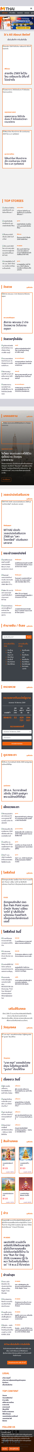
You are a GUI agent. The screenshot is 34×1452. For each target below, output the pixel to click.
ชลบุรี (16, 345)
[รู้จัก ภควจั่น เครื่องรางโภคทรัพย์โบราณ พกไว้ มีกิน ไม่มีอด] (7, 1089)
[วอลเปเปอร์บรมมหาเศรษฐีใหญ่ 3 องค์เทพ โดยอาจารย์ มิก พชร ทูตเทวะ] (7, 610)
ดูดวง (18, 221)
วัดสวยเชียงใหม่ (7, 1398)
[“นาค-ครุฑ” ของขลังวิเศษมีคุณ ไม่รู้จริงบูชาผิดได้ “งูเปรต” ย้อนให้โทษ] (17, 1044)
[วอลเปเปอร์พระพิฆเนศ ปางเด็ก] (25, 1184)
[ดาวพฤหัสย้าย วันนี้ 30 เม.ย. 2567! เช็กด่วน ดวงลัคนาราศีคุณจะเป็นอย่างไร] (8, 265)
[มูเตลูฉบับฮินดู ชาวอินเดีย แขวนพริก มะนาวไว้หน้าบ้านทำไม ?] (7, 1102)
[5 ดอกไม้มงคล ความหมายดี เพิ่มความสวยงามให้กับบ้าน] (7, 942)
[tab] (8, 25)
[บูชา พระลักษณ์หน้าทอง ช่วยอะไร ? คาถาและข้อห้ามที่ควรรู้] (7, 1115)
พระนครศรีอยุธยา (9, 318)
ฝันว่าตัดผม (25, 662)
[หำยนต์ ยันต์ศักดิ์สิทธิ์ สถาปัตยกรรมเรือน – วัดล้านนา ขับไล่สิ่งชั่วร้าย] (7, 1130)
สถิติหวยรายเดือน (8, 1402)
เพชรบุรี (17, 371)
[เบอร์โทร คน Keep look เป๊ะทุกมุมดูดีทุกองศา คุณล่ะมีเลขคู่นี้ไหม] (7, 845)
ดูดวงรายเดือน (9, 154)
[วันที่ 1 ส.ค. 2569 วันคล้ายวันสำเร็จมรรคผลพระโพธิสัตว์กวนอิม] (7, 858)
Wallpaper (7, 525)
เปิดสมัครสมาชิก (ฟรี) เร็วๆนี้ (17, 1362)
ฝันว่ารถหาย (11, 662)
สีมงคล (4, 1421)
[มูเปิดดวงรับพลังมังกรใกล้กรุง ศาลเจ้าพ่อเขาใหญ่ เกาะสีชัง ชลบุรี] (7, 349)
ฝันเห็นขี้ (10, 659)
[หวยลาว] (17, 28)
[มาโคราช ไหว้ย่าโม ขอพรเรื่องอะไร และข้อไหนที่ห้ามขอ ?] (8, 210)
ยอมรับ (5, 1449)
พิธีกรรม (19, 234)
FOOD (6, 897)
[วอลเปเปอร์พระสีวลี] (8, 1153)
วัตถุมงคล (7, 1058)
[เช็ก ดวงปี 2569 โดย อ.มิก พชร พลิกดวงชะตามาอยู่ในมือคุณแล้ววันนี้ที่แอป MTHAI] (8, 250)
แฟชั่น (16, 977)
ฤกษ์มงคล (7, 786)
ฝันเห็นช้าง (25, 659)
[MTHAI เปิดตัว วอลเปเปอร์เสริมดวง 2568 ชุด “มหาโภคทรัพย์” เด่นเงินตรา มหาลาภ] (17, 511)
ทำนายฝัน (12, 13)
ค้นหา (28, 637)
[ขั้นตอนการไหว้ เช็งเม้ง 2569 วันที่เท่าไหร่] (8, 237)
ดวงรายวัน (5, 1405)
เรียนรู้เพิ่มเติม (14, 1449)
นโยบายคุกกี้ (6, 1378)
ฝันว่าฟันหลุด (26, 664)
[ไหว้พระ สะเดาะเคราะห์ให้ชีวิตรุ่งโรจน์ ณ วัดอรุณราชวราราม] (17, 433)
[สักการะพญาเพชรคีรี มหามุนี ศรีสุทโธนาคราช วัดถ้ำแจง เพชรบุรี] (7, 375)
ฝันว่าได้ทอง (11, 664)
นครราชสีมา (20, 208)
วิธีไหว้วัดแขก (6, 1414)
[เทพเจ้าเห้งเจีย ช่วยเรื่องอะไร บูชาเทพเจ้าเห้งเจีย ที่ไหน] (8, 223)
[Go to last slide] (3, 22)
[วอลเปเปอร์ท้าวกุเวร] (25, 1153)
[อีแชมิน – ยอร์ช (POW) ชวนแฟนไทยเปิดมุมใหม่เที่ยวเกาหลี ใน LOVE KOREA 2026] (7, 1330)
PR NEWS (19, 246)
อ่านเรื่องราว (6, 479)
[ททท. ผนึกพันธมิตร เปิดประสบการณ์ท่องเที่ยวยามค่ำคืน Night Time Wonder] (7, 1287)
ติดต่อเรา (5, 1382)
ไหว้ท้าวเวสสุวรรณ (8, 1411)
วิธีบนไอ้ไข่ (5, 1409)
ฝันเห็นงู (10, 650)
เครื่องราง (17, 1086)
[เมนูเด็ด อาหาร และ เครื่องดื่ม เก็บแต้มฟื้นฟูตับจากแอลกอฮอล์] (7, 1315)
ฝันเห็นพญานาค (10, 653)
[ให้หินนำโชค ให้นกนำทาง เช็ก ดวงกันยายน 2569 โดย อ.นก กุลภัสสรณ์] (17, 141)
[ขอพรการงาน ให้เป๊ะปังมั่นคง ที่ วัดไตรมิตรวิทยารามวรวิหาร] (17, 99)
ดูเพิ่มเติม (30, 287)
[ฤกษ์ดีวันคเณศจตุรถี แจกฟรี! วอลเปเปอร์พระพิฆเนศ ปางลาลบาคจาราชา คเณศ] (7, 564)
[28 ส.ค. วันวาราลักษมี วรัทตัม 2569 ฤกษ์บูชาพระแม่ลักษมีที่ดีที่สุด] (17, 772)
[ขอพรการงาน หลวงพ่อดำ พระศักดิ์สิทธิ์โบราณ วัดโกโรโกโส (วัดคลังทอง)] (7, 389)
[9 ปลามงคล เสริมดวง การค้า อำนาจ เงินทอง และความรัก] (7, 955)
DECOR (17, 938)
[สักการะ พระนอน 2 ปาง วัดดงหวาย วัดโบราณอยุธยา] (17, 304)
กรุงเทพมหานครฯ (10, 112)
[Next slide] (30, 22)
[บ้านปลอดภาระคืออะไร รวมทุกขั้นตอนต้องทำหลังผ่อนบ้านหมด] (7, 1302)
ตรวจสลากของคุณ (17, 743)
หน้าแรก (4, 13)
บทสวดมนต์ (6, 1407)
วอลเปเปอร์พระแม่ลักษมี (10, 1416)
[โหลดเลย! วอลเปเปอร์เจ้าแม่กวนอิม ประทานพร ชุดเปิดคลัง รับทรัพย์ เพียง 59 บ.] (7, 580)
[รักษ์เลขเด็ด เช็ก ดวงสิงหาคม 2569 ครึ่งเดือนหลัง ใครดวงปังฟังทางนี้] (7, 832)
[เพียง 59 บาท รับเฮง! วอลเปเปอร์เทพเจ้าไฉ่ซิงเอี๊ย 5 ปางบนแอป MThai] (7, 595)
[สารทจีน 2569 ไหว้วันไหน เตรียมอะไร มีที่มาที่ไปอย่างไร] (17, 55)
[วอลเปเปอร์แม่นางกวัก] (8, 1184)
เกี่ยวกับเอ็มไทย (7, 1385)
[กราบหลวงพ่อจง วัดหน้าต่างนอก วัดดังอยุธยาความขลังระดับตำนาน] (7, 362)
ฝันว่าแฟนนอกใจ (25, 667)
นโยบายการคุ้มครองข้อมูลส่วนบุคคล (14, 1380)
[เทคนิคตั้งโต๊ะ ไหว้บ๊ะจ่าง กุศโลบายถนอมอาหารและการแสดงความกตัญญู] (7, 968)
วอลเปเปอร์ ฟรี (7, 1418)
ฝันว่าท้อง (11, 657)
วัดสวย (4, 1395)
